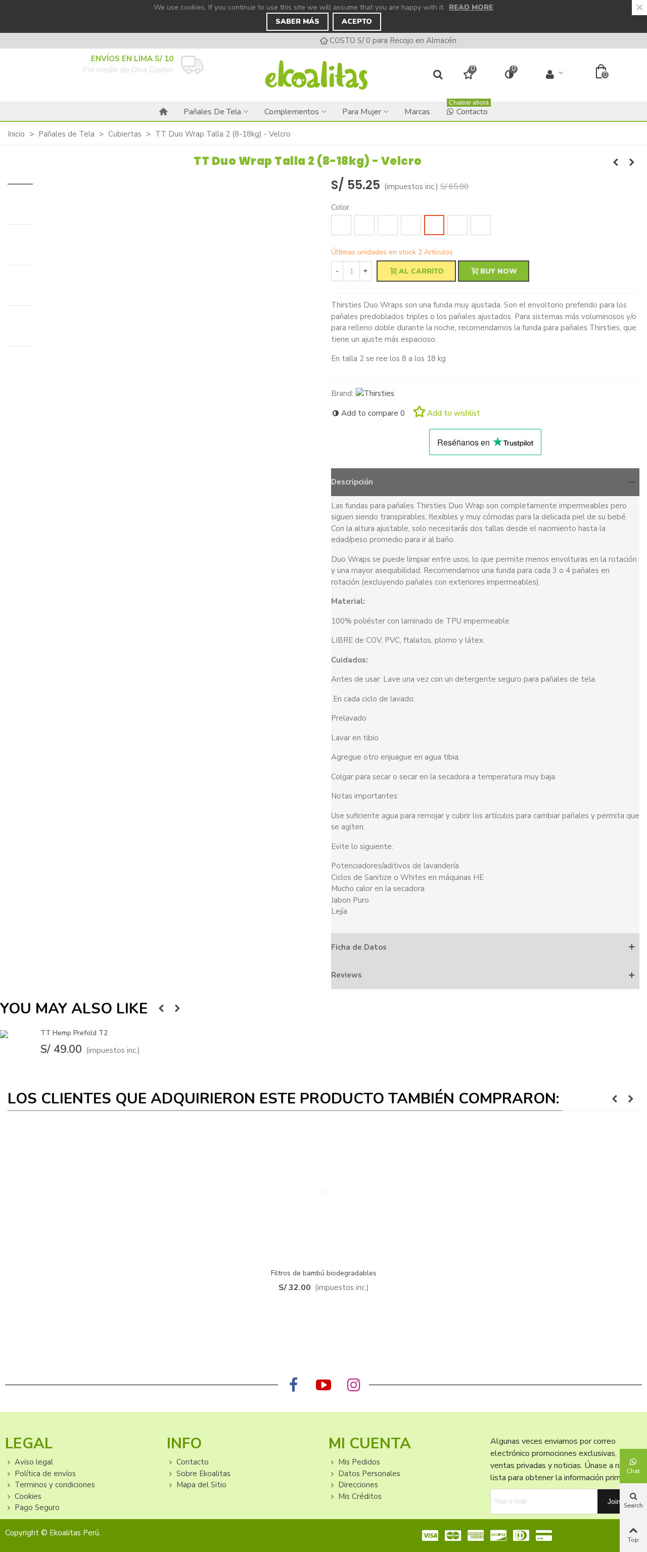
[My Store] (316, 75)
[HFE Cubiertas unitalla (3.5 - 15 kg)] (631, 162)
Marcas (417, 111)
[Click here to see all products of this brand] (375, 393)
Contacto (469, 109)
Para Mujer (361, 111)
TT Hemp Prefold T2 (74, 1033)
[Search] (438, 75)
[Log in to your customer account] (555, 74)
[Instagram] (353, 1385)
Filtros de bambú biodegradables (324, 1273)
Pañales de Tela (212, 111)
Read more (471, 7)
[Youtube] (323, 1385)
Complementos (291, 111)
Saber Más (297, 21)
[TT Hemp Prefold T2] (615, 162)
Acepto (357, 21)
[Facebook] (293, 1385)
